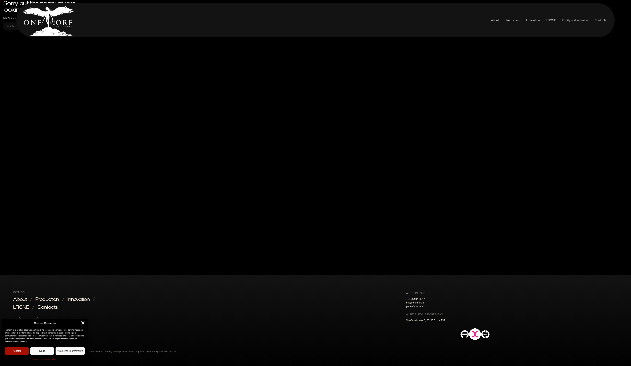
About (20, 299)
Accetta (17, 350)
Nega (42, 350)
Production (47, 299)
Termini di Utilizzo (167, 351)
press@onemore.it (416, 306)
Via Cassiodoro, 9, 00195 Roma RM (425, 320)
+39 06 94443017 (415, 299)
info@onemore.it (415, 302)
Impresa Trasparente (146, 351)
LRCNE (21, 307)
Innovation (78, 299)
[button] (83, 323)
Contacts (47, 307)
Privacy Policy (51, 359)
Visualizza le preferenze (70, 350)
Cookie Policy (37, 359)
